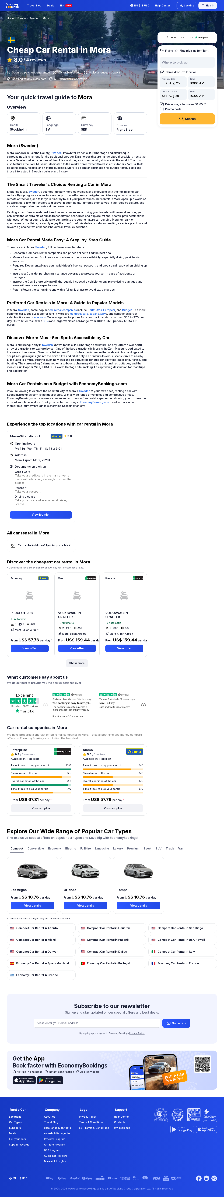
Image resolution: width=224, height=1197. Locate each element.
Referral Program (54, 1138)
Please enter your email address (57, 1023)
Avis (99, 310)
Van (60, 578)
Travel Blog (34, 5)
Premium (110, 578)
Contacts (119, 1122)
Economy (16, 578)
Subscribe (179, 1023)
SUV (103, 313)
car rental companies (63, 310)
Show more (77, 663)
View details (32, 905)
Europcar (109, 310)
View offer (29, 648)
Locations (15, 1116)
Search (190, 119)
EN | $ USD (141, 5)
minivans (40, 317)
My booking (187, 5)
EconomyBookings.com (95, 402)
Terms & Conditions (91, 1122)
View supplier (41, 808)
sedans (94, 313)
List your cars (17, 1138)
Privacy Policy (136, 1033)
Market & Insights (55, 1161)
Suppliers (15, 1127)
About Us (49, 1116)
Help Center (162, 5)
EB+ (65, 5)
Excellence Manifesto (57, 1127)
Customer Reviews (55, 1155)
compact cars (79, 313)
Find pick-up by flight (194, 50)
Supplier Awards (19, 1144)
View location (41, 514)
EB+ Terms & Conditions (94, 1127)
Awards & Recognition (57, 1133)
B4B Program (52, 1150)
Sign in (209, 5)
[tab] (16, 849)
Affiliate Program (54, 1144)
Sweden (56, 153)
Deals (50, 5)
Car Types (15, 1122)
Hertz (91, 310)
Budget (127, 310)
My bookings (122, 1127)
